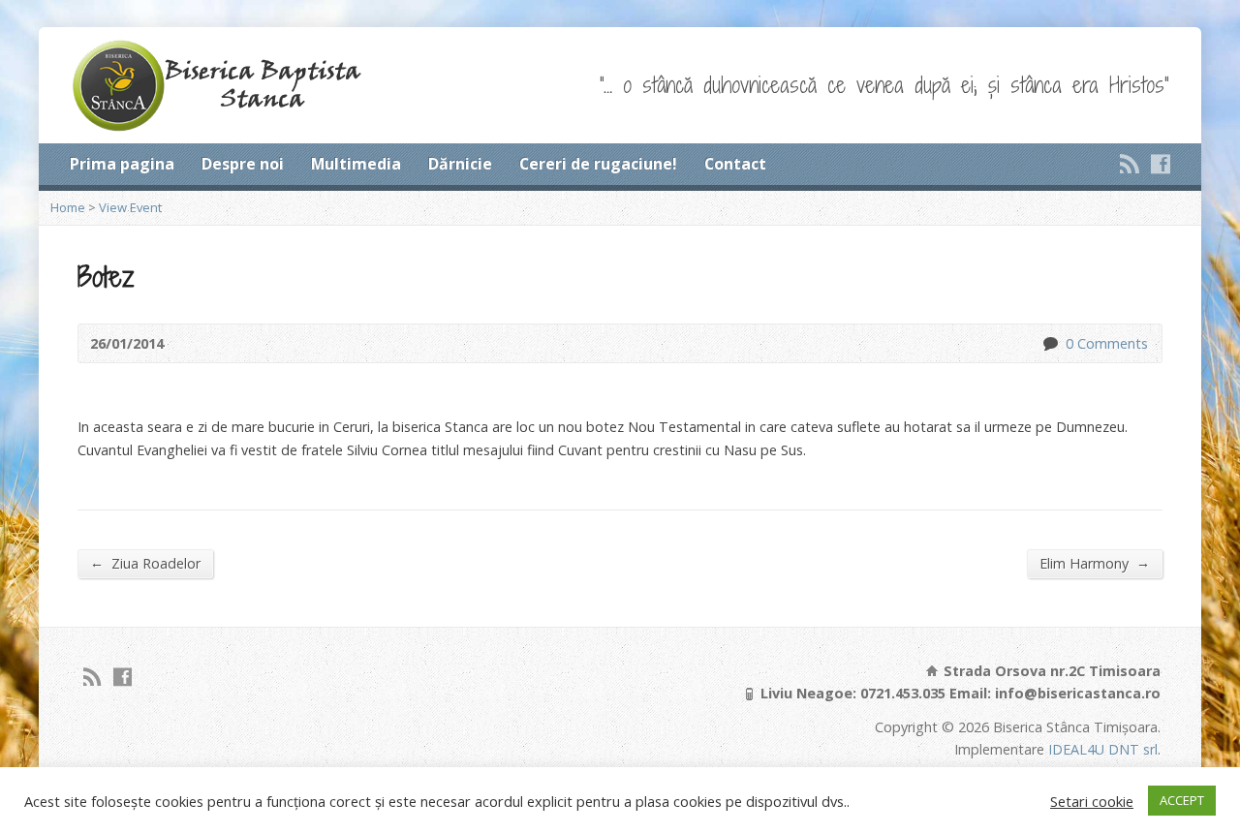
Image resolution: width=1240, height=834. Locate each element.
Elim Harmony (1094, 562)
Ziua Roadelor (145, 562)
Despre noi (243, 163)
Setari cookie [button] (1091, 801)
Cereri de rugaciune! (598, 163)
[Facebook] (1160, 163)
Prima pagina (122, 163)
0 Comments (1049, 343)
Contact (735, 163)
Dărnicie (460, 163)
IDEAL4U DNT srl (1103, 749)
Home (67, 207)
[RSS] (1129, 163)
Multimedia (356, 163)
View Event (130, 207)
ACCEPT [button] (1182, 800)
